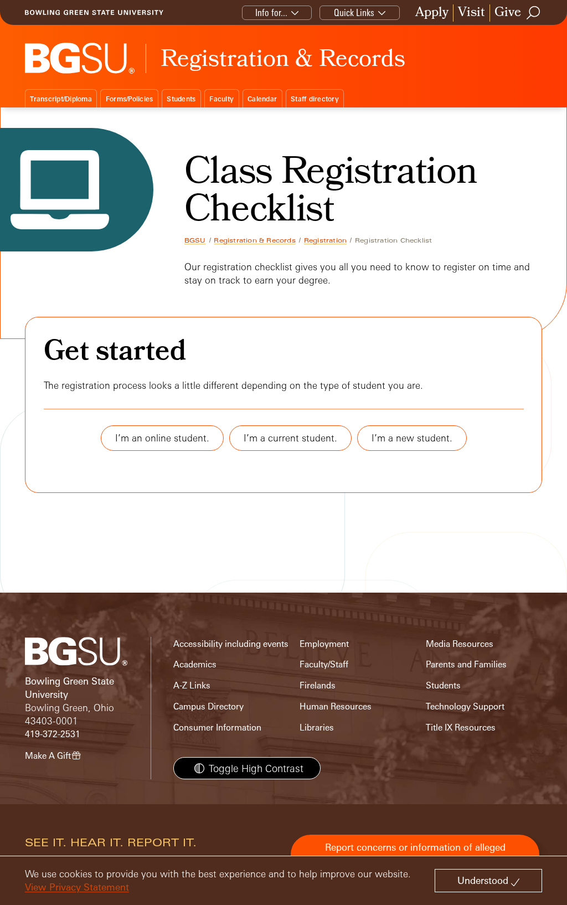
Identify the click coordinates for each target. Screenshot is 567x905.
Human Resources (336, 706)
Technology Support (465, 706)
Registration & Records (254, 240)
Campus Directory (208, 706)
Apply (432, 13)
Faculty (221, 99)
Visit (471, 13)
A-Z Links (191, 685)
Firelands (318, 685)
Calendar (262, 99)
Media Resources (459, 644)
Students (181, 99)
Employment (324, 644)
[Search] (533, 13)
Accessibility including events (230, 644)
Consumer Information (217, 727)
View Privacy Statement (77, 887)
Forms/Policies (129, 99)
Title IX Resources (461, 727)
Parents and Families (466, 664)
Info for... (271, 12)
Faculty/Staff (324, 664)
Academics (195, 664)
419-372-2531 (52, 734)
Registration (325, 240)
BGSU (195, 240)
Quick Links (354, 12)
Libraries (317, 727)
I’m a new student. (412, 438)
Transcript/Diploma (61, 99)
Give (507, 13)
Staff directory (315, 99)
